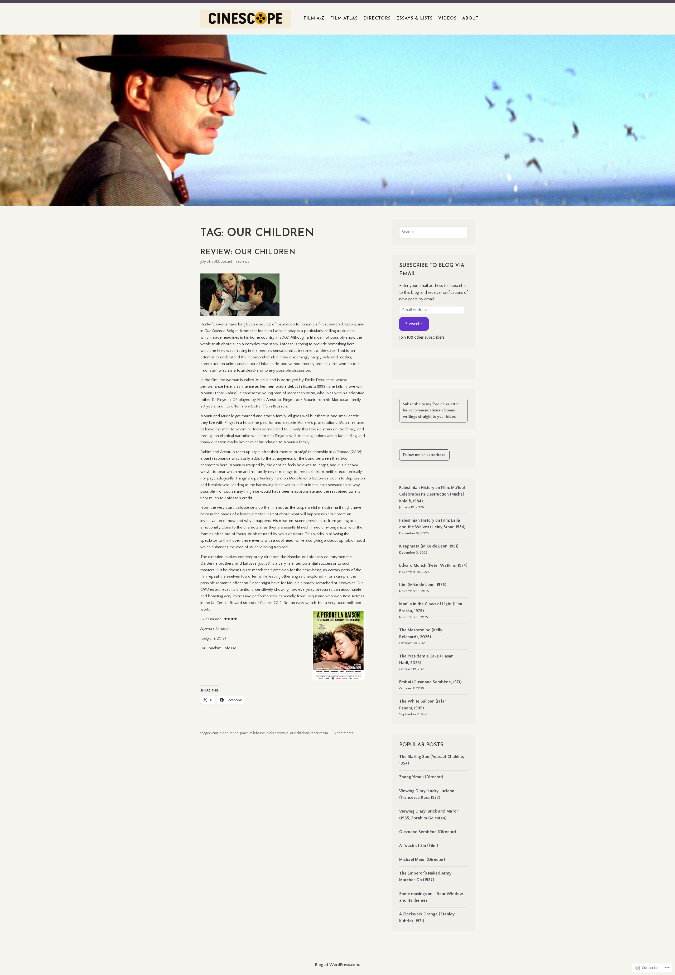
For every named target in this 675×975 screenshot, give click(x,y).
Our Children (299, 733)
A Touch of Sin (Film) (418, 845)
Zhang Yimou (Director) (421, 777)
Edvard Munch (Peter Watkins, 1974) (433, 565)
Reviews (242, 262)
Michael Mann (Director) (422, 859)
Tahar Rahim (319, 733)
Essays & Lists (414, 18)
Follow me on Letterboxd (424, 455)
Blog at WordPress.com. (337, 964)
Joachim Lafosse (252, 733)
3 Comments (343, 733)
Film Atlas (344, 18)
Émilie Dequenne (225, 733)
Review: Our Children (247, 252)
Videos (447, 18)
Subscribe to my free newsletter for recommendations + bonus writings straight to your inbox (431, 410)
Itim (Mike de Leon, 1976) (422, 584)
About (470, 18)
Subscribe (414, 323)
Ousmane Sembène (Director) (427, 831)
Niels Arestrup (277, 733)
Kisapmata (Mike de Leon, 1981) (429, 546)
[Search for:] (433, 231)
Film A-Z (314, 18)
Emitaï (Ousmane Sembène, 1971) (430, 682)
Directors (377, 18)
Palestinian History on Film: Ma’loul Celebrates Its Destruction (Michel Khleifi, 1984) (432, 494)
